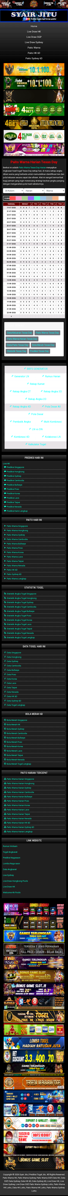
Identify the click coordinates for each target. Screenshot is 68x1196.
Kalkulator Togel (37, 444)
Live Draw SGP (34, 37)
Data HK (56, 1178)
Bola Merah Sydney (15, 729)
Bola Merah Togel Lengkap (18, 764)
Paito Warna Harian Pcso (17, 801)
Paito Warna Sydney (15, 535)
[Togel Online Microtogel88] (34, 909)
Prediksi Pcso (12, 489)
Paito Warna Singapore (17, 526)
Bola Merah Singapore (16, 720)
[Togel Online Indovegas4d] (34, 1163)
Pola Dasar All (52, 406)
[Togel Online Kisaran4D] (34, 110)
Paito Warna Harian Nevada (18, 818)
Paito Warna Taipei (15, 561)
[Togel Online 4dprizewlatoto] (34, 1016)
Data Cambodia (13, 665)
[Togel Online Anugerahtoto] (34, 1097)
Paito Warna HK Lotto (36, 1187)
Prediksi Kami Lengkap (17, 511)
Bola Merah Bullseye (15, 738)
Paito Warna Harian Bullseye (19, 796)
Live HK (6, 463)
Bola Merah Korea (14, 746)
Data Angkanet (10, 869)
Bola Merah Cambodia (16, 733)
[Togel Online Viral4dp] (34, 150)
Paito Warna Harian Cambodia (20, 792)
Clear (6, 198)
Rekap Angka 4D (21, 406)
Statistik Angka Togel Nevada (20, 633)
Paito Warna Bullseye (16, 544)
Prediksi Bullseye (14, 485)
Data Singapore (13, 652)
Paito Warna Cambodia (17, 539)
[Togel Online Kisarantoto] (34, 123)
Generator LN (21, 376)
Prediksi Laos (12, 498)
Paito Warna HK (10, 1178)
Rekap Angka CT (21, 391)
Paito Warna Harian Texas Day (34, 162)
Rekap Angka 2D (37, 399)
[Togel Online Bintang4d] (34, 990)
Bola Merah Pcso (14, 742)
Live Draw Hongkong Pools (15, 881)
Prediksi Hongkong (15, 471)
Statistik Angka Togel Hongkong (21, 598)
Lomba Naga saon (11, 863)
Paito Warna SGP (44, 1178)
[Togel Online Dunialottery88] (34, 1083)
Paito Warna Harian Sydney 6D (20, 827)
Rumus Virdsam (10, 846)
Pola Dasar (37, 414)
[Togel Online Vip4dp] (34, 1070)
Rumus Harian (52, 376)
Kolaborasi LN (52, 436)
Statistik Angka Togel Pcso (18, 615)
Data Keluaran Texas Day (19, 332)
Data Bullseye (12, 670)
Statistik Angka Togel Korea (19, 620)
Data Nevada (12, 692)
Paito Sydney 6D (34, 58)
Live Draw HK (34, 31)
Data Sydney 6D (13, 701)
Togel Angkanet (10, 852)
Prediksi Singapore (15, 467)
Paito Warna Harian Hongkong (20, 783)
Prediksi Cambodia (15, 480)
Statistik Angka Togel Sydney (19, 602)
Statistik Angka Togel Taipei (19, 629)
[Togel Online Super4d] (34, 96)
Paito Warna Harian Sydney (18, 788)
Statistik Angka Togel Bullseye (20, 611)
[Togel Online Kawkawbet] (34, 949)
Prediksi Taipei (13, 502)
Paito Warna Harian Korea (18, 805)
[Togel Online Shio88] (34, 1150)
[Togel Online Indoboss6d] (34, 923)
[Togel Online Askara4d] (34, 976)
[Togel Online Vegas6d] (34, 963)
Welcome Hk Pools (11, 892)
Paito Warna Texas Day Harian (32, 167)
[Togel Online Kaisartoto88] (34, 1030)
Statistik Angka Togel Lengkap (20, 637)
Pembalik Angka (21, 421)
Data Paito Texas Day (17, 345)
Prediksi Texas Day (39, 351)
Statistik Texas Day (16, 351)
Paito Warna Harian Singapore (20, 779)
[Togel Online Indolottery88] (34, 1110)
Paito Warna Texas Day (47, 332)
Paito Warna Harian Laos (17, 810)
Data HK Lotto (18, 1187)
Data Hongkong (13, 657)
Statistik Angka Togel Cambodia (21, 607)
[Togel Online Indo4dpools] (34, 1043)
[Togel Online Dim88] (34, 83)
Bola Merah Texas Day (43, 345)
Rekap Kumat (36, 383)
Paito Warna (34, 47)
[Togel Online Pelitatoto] (34, 136)
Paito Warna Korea (15, 552)
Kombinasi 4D (21, 436)
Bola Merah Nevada (15, 759)
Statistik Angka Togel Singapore (21, 594)
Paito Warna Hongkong (17, 530)
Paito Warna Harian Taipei (18, 814)
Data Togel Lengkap (15, 705)
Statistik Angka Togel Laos (18, 624)
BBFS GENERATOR (37, 368)
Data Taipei (11, 687)
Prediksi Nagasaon (11, 858)
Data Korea (11, 679)
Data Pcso (11, 674)
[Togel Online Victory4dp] (34, 936)
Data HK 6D (11, 696)
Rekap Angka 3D (52, 391)
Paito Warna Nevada (15, 565)
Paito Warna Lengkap (16, 578)
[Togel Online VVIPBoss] (34, 69)
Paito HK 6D (34, 53)
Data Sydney (12, 661)
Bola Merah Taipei (14, 755)
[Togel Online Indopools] (34, 1137)
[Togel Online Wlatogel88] (34, 1003)
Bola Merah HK (13, 724)
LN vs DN (37, 429)
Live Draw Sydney (34, 42)
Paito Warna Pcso (14, 548)
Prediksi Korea (13, 493)
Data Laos (11, 683)
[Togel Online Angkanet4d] (34, 1123)
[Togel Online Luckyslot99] (34, 1056)
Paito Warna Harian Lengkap (19, 831)
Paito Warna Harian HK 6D (18, 823)
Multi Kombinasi (52, 421)
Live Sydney (8, 875)
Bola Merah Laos (14, 751)
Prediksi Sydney (13, 476)
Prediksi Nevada (14, 507)
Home (34, 26)
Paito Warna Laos (14, 557)
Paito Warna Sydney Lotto (41, 1184)
